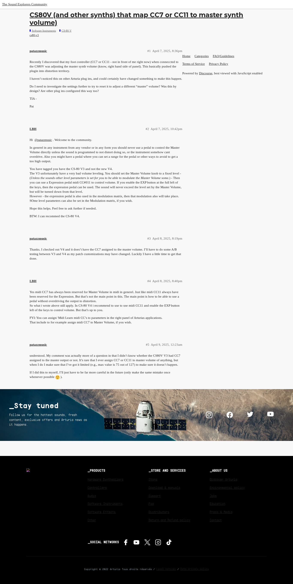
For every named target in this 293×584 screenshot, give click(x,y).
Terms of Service (193, 64)
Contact (216, 520)
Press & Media (221, 512)
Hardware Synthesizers (106, 479)
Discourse (205, 73)
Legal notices (166, 569)
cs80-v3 (34, 35)
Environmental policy (227, 487)
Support (155, 496)
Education (217, 504)
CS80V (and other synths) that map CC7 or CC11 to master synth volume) (136, 19)
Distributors (159, 512)
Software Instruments (105, 504)
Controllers (97, 487)
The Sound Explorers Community (24, 4)
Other (92, 520)
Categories (202, 56)
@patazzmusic (43, 140)
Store (153, 479)
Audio (92, 496)
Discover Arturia (223, 479)
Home (186, 56)
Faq (151, 504)
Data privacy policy (194, 569)
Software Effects (102, 512)
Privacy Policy (218, 64)
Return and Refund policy (169, 520)
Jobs (213, 496)
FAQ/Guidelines (223, 56)
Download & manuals (164, 487)
